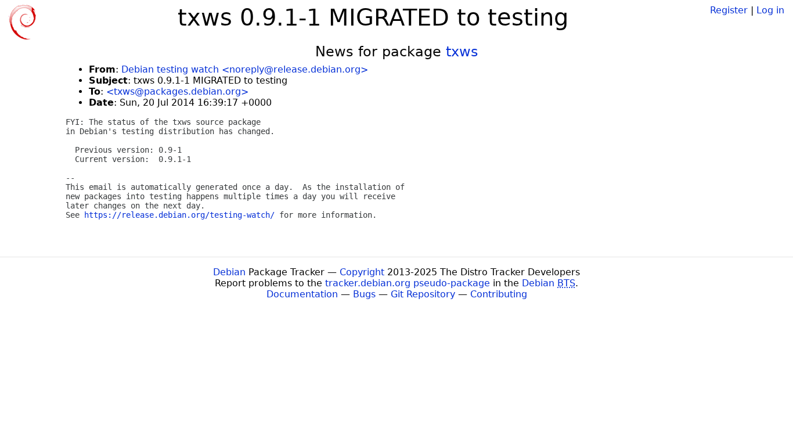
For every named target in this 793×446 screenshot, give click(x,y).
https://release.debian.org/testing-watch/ (179, 215)
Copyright (362, 272)
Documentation (302, 294)
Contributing (498, 294)
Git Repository (423, 294)
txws (462, 52)
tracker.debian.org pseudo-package (407, 283)
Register (729, 10)
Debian (229, 272)
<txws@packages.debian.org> (177, 91)
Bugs (364, 294)
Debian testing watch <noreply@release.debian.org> (244, 69)
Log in (770, 10)
